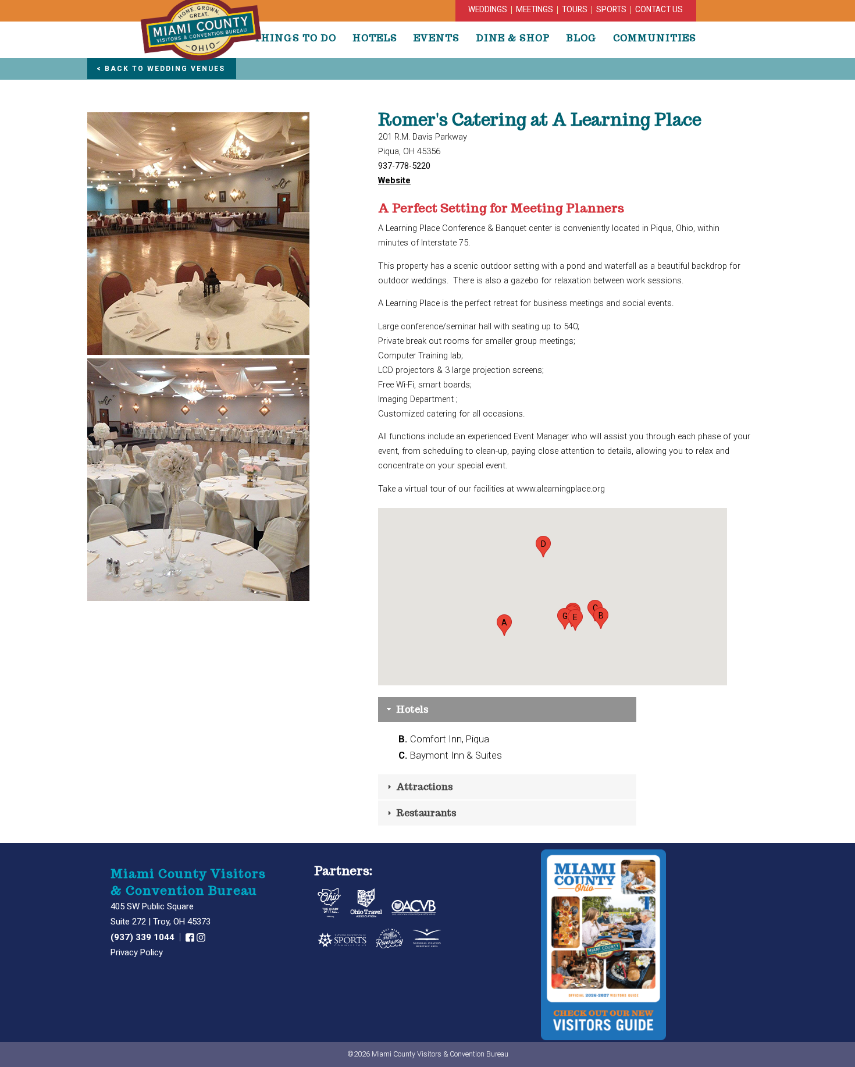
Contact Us (659, 9)
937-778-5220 (404, 166)
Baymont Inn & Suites (450, 755)
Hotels (374, 38)
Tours (574, 9)
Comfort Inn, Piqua (443, 739)
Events (436, 38)
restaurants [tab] (425, 813)
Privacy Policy (137, 952)
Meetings (534, 9)
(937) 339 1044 (144, 937)
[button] (504, 625)
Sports (611, 9)
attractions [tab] (423, 787)
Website (394, 180)
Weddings (487, 9)
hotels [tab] (411, 709)
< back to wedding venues (161, 69)
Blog (581, 38)
